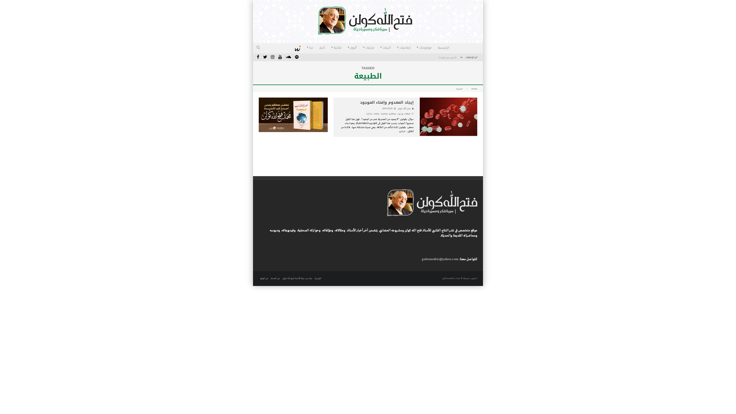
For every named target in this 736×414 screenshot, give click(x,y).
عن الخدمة (275, 278)
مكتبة (338, 48)
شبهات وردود (404, 114)
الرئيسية (443, 48)
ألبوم (353, 48)
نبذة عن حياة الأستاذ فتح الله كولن (297, 278)
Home (474, 89)
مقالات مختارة (373, 114)
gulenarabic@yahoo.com (440, 259)
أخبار (322, 48)
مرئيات (370, 48)
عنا (311, 48)
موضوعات (425, 48)
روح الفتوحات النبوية (447, 58)
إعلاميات (405, 48)
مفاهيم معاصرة (388, 114)
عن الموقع (264, 278)
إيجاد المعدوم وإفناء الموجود (387, 102)
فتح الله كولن (404, 109)
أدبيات (387, 48)
